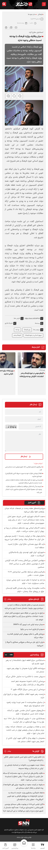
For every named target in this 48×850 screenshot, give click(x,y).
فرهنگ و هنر (17, 335)
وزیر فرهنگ (27, 329)
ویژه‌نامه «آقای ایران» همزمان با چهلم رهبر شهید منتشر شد (25, 670)
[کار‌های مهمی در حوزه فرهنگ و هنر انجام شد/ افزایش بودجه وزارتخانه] (32, 360)
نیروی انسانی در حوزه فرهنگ (33, 335)
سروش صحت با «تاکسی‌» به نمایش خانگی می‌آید (25, 676)
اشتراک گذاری (9, 323)
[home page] (24, 842)
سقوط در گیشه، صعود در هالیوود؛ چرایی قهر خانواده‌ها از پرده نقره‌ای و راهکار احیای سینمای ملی (23, 786)
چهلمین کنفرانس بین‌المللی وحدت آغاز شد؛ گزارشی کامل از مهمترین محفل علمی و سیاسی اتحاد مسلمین (24, 564)
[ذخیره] (11, 27)
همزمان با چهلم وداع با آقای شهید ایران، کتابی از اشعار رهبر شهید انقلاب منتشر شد (25, 740)
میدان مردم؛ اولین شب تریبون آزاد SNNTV (28, 624)
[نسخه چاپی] (6, 27)
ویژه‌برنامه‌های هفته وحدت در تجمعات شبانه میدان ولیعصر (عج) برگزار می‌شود (24, 510)
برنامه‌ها (33, 848)
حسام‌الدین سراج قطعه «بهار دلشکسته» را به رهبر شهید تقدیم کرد (25, 662)
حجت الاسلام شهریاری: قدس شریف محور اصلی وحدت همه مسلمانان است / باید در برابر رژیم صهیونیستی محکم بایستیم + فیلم (25, 520)
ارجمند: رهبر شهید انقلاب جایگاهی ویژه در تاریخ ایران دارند (23, 696)
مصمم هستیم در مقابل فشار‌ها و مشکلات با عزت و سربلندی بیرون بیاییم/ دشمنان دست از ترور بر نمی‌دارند (24, 606)
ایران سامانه (20, 837)
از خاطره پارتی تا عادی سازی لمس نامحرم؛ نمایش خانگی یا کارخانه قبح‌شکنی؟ (23, 758)
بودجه (17, 329)
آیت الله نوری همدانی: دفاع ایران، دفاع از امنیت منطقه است (26, 546)
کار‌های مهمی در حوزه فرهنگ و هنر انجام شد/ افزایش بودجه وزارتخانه (32, 375)
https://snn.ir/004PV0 (32, 318)
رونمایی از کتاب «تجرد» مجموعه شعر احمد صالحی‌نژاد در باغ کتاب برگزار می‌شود (27, 683)
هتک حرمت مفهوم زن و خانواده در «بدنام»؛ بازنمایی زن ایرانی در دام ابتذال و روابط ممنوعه (24, 767)
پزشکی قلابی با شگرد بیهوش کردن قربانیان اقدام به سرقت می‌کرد (25, 636)
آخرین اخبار (32, 502)
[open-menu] (44, 4)
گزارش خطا (17, 318)
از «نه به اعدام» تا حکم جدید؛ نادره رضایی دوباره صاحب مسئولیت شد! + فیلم (25, 582)
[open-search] (4, 4)
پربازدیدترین (14, 848)
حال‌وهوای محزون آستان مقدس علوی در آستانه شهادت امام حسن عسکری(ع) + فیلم (25, 712)
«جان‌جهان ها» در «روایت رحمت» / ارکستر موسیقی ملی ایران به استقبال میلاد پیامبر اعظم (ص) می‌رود (24, 538)
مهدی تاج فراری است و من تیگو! (31, 629)
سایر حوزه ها (31, 14)
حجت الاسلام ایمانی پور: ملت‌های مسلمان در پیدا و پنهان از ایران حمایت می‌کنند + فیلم (24, 529)
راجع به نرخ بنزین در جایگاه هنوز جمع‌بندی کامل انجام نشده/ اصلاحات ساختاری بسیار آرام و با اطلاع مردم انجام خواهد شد (23, 616)
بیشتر (7, 599)
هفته (11, 654)
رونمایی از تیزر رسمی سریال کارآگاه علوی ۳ (27, 689)
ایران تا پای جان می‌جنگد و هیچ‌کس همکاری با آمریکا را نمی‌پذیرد (24, 644)
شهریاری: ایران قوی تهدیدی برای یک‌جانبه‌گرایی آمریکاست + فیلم (26, 554)
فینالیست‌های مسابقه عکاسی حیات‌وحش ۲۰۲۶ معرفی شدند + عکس (26, 573)
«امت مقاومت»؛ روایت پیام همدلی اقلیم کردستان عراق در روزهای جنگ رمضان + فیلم (25, 590)
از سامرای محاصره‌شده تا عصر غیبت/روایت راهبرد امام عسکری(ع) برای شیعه (25, 704)
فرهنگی (40, 14)
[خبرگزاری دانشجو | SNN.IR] (24, 4)
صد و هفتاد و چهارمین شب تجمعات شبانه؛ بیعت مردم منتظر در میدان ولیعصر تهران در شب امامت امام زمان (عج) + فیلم (24, 730)
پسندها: (37, 323)
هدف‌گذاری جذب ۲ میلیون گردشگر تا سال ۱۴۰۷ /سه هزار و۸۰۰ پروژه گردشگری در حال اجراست (24, 720)
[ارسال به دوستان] (16, 27)
